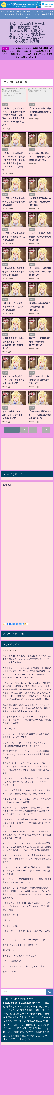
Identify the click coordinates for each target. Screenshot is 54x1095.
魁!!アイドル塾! (9, 972)
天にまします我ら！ (12, 926)
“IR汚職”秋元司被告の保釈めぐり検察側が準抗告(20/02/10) (13, 201)
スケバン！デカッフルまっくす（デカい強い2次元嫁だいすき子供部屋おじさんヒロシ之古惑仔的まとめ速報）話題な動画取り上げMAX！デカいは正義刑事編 (27, 846)
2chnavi (7, 485)
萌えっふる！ (9, 920)
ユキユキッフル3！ (11, 915)
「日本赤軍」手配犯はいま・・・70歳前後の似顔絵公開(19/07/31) (40, 414)
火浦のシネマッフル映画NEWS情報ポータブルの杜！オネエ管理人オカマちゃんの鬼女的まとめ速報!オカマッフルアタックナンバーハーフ (27, 811)
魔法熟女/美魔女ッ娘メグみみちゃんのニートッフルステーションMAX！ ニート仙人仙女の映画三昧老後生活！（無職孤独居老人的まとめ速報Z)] (26, 708)
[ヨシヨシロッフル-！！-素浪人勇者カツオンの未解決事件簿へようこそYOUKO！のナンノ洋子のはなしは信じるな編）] (27, 870)
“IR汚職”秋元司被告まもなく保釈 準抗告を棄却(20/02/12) (40, 201)
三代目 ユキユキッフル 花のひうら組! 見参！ (24, 966)
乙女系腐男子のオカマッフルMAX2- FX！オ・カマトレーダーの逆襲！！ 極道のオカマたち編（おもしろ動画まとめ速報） (27, 720)
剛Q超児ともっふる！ (12, 950)
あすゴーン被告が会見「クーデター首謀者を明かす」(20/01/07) (13, 379)
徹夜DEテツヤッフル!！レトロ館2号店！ (21, 945)
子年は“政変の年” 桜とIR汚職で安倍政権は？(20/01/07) (40, 379)
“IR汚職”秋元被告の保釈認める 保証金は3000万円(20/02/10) (13, 236)
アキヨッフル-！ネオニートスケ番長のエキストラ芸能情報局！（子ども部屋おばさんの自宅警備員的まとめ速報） (27, 858)
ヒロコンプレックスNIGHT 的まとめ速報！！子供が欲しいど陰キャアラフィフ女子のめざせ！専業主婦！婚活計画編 (27, 906)
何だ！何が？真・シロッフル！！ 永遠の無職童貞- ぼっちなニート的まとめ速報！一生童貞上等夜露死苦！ (26, 754)
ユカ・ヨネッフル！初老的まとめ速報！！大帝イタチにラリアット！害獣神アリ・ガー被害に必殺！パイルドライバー (27, 822)
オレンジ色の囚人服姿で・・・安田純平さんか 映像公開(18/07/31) (41, 156)
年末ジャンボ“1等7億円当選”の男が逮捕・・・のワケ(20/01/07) (39, 341)
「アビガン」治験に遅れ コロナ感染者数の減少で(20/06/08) (41, 111)
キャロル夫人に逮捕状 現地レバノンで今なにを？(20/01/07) (13, 414)
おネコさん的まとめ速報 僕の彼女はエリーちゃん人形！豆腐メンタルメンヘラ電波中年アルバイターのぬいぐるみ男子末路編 (27, 659)
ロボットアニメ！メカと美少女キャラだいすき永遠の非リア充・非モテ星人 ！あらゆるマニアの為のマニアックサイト (27, 781)
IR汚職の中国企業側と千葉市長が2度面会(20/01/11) (40, 306)
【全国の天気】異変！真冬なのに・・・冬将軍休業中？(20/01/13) (13, 271)
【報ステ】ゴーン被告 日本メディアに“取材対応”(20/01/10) (13, 306)
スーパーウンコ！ (11, 729)
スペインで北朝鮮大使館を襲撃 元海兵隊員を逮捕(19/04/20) (40, 236)
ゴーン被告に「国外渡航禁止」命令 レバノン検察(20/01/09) (40, 271)
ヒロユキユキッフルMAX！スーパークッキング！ (25, 940)
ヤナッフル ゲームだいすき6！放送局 (20, 956)
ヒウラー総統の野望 (12, 961)
